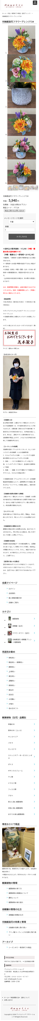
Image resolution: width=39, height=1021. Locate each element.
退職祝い (12, 681)
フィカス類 (12, 789)
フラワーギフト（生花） (21, 633)
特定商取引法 (15, 997)
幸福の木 (11, 724)
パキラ (10, 743)
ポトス (10, 764)
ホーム (4, 13)
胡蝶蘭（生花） (18, 626)
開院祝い (12, 667)
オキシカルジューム (15, 770)
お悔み (11, 704)
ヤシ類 (10, 777)
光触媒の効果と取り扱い (18, 927)
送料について (25, 997)
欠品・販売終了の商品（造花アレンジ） (19, 13)
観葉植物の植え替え (16, 902)
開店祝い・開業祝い (16, 662)
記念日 (11, 694)
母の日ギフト (13, 708)
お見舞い (12, 699)
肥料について (13, 898)
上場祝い (12, 671)
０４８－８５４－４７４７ (20, 977)
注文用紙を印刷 (29, 961)
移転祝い (12, 658)
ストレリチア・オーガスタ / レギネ (20, 756)
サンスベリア (13, 736)
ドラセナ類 (12, 783)
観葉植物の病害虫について (18, 893)
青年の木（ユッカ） (15, 730)
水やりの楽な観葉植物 (16, 814)
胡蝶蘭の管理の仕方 (16, 915)
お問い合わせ (8, 1000)
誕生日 (11, 690)
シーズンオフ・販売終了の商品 (20, 947)
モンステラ (12, 749)
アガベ (10, 795)
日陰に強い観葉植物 (15, 808)
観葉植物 (15, 619)
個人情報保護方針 (15, 598)
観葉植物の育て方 (15, 888)
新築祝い (12, 685)
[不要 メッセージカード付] (21, 221)
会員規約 (12, 593)
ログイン (12, 589)
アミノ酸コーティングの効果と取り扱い (22, 933)
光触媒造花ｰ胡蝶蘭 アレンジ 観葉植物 (22, 640)
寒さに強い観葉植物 (15, 802)
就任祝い (12, 676)
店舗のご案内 (13, 602)
